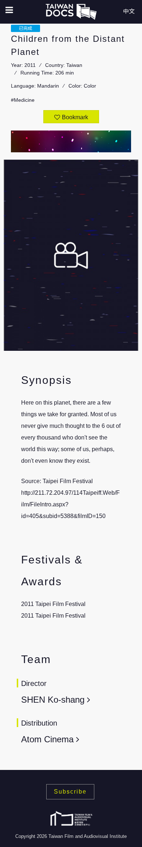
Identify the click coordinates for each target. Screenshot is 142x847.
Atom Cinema (47, 739)
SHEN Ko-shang (54, 700)
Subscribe (70, 791)
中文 (129, 11)
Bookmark (75, 117)
